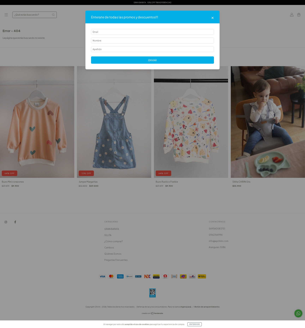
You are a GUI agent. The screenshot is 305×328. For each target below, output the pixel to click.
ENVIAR (152, 60)
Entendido (194, 324)
